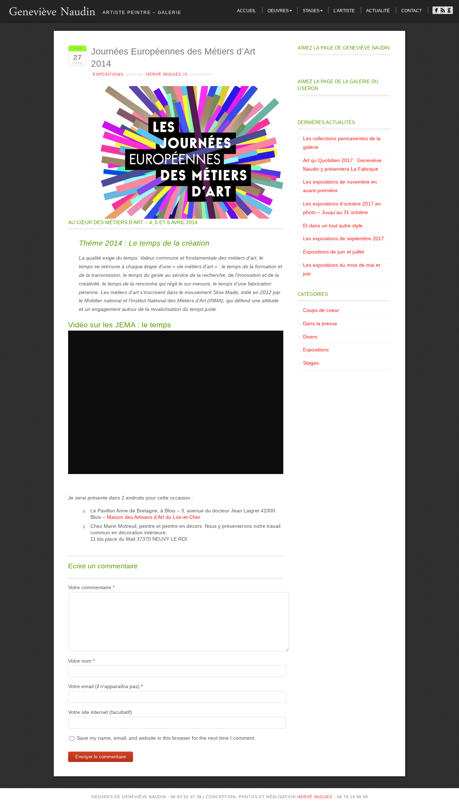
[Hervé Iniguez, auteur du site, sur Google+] (449, 11)
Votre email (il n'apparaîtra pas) (105, 686)
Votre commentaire (91, 587)
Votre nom (81, 661)
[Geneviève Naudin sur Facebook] (436, 11)
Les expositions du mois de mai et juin (341, 269)
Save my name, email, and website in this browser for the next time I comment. (166, 738)
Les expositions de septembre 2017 (343, 238)
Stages (311, 10)
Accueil (246, 10)
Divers (310, 337)
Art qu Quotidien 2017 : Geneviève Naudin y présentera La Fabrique (342, 164)
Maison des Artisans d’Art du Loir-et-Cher (153, 517)
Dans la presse (320, 323)
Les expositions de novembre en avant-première (340, 186)
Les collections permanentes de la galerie (341, 143)
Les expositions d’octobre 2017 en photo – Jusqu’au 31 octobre (342, 208)
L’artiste (344, 10)
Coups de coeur (321, 310)
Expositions (108, 74)
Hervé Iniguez (163, 74)
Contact (411, 10)
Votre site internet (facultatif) (100, 712)
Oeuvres (278, 10)
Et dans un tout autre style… (335, 225)
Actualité (378, 10)
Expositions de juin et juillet (333, 252)
